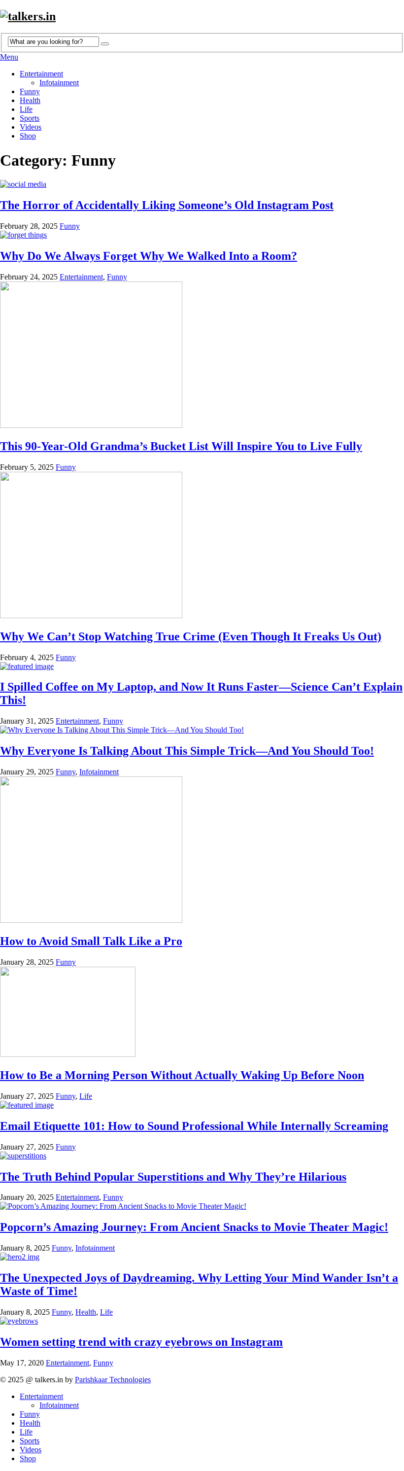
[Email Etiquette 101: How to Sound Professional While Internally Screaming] (202, 1105)
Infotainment (59, 82)
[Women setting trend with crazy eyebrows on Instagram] (202, 1321)
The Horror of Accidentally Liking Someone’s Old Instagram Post (167, 205)
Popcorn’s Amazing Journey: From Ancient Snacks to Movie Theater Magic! (194, 1227)
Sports (29, 118)
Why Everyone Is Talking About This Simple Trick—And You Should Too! (187, 750)
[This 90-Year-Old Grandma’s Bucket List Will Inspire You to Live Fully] (202, 355)
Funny (30, 91)
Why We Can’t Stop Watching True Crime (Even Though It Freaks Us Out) (190, 636)
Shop (28, 136)
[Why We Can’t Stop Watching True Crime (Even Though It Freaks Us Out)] (202, 546)
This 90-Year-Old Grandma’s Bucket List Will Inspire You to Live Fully (181, 446)
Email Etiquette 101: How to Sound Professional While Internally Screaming (194, 1126)
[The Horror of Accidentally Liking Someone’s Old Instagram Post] (202, 184)
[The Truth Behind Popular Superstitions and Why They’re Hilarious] (202, 1156)
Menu (9, 57)
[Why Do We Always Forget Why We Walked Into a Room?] (202, 235)
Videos (30, 127)
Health (30, 100)
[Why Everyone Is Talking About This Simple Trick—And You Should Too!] (202, 730)
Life (26, 109)
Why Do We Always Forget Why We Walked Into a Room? (148, 255)
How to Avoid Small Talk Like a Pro (91, 941)
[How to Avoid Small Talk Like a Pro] (202, 850)
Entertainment (41, 74)
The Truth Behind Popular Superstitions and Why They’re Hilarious (173, 1176)
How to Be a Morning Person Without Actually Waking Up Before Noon (182, 1075)
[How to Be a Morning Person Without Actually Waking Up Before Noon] (202, 1013)
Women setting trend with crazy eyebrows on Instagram (141, 1341)
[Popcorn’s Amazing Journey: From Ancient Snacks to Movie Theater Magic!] (202, 1206)
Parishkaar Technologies (113, 1379)
